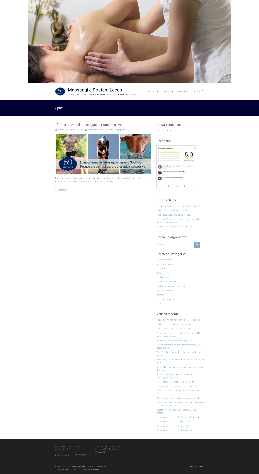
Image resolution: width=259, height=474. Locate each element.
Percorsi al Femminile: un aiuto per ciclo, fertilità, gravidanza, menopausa (178, 221)
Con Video (161, 268)
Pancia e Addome (164, 290)
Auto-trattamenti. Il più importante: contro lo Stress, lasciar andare (179, 346)
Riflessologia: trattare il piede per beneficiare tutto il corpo (180, 361)
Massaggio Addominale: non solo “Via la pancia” (178, 206)
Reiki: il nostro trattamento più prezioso (174, 210)
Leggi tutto (63, 190)
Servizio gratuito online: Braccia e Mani (174, 426)
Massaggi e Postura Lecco (95, 90)
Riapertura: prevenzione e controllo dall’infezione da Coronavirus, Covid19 (180, 404)
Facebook (192, 467)
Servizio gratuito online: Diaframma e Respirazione (179, 417)
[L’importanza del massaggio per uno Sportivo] (103, 135)
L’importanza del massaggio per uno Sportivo (88, 125)
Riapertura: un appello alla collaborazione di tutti (178, 398)
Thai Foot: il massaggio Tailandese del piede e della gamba (180, 354)
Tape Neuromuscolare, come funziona (173, 215)
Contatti (196, 91)
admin (60, 130)
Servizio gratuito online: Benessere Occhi (175, 430)
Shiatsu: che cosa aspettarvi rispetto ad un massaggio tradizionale (176, 376)
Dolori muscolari (111, 130)
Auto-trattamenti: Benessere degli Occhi (174, 226)
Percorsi (167, 91)
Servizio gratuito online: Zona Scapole (173, 421)
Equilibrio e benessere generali (170, 286)
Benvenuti (152, 91)
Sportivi (122, 130)
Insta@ (201, 467)
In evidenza (183, 91)
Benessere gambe (95, 130)
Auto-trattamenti (163, 260)
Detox (159, 273)
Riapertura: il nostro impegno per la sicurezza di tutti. (178, 392)
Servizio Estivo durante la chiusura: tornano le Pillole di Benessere (179, 368)
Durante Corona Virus (166, 282)
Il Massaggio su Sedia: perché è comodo (175, 382)
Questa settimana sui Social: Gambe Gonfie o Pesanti (177, 411)
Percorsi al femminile (166, 299)
